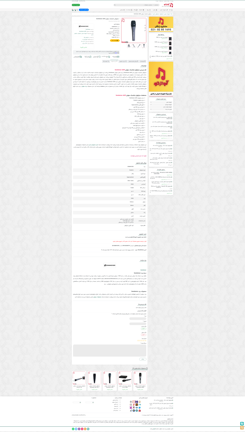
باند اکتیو (116, 404)
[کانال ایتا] (242, 427)
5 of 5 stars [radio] (138, 340)
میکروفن (161, 14)
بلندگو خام (116, 410)
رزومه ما (172, 1)
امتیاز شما (144, 338)
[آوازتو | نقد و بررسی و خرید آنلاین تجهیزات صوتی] (167, 5)
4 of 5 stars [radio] (140, 340)
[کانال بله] (242, 423)
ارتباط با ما (128, 10)
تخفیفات (140, 10)
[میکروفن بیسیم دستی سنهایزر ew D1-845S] (125, 378)
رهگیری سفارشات (83, 10)
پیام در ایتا (114, 40)
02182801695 (74, 1)
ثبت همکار (161, 1)
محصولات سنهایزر (97, 297)
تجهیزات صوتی (163, 10)
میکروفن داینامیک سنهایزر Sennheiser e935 (110, 386)
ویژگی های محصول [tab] (133, 61)
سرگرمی (121, 10)
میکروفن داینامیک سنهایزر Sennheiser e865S (140, 386)
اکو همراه (116, 406)
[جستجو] (115, 5)
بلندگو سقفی (115, 400)
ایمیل (144, 321)
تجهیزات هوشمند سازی (167, 107)
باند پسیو (116, 408)
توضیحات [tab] (142, 61)
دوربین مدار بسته (168, 109)
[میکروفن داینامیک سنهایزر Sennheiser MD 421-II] (94, 378)
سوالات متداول (166, 1)
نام (145, 316)
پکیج (154, 10)
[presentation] (73, 380)
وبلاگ (135, 10)
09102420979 (81, 1)
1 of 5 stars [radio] (145, 340)
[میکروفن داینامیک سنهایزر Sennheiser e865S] (140, 378)
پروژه (148, 10)
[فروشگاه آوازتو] (161, 79)
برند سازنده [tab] (113, 61)
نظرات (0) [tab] (105, 61)
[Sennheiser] (83, 26)
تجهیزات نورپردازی (168, 104)
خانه (170, 10)
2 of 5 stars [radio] (143, 340)
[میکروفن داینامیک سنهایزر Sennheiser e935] (109, 378)
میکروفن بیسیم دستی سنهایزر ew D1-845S (125, 386)
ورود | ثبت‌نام (75, 5)
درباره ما (157, 1)
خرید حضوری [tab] (122, 61)
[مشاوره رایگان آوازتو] (161, 24)
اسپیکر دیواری (115, 402)
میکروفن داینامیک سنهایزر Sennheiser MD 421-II (94, 386)
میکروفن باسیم (156, 14)
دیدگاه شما (143, 343)
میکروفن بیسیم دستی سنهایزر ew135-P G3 (79, 386)
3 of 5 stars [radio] (142, 340)
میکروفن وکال (86, 37)
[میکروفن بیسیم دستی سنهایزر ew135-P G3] (79, 378)
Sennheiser (88, 29)
